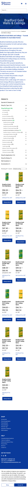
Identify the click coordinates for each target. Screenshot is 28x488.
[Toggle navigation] (26, 4)
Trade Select (5, 146)
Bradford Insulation (16, 31)
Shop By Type (5, 105)
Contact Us (3, 447)
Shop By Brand (8, 31)
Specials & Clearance (7, 102)
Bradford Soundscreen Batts (10, 126)
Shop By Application (6, 155)
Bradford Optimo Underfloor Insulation (12, 132)
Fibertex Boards (7, 124)
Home (2, 31)
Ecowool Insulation (6, 116)
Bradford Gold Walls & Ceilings (11, 130)
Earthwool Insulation (6, 140)
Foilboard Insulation (6, 152)
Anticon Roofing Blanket (9, 136)
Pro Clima (4, 114)
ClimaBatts (4, 110)
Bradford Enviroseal (8, 122)
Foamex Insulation (6, 142)
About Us (3, 445)
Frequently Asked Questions (7, 438)
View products (7, 202)
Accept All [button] (20, 485)
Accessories (4, 164)
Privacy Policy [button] (12, 480)
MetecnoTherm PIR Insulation (8, 148)
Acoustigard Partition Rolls (9, 134)
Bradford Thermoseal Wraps (10, 128)
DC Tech (4, 112)
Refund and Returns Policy (7, 442)
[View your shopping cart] (22, 4)
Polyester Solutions (6, 150)
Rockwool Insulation (7, 118)
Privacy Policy (4, 443)
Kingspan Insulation (6, 144)
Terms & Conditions (5, 440)
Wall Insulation (5, 161)
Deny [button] (7, 485)
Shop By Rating (5, 158)
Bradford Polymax (8, 138)
